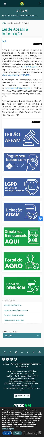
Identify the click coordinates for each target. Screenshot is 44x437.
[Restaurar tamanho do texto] (28, 352)
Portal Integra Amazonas (14, 315)
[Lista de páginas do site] (39, 352)
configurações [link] (8, 429)
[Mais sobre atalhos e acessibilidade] (4, 352)
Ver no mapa (23, 396)
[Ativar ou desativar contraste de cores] (16, 352)
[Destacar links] (10, 352)
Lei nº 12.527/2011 (30, 66)
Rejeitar (17, 433)
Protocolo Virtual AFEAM (14, 320)
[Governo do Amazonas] (22, 3)
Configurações (30, 433)
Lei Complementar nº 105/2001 (16, 75)
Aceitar (7, 433)
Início (4, 23)
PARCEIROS (9, 336)
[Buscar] (40, 4)
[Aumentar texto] (22, 352)
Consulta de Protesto (12, 305)
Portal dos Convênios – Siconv (16, 310)
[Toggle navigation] (5, 3)
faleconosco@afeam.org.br (18, 88)
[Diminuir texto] (33, 352)
